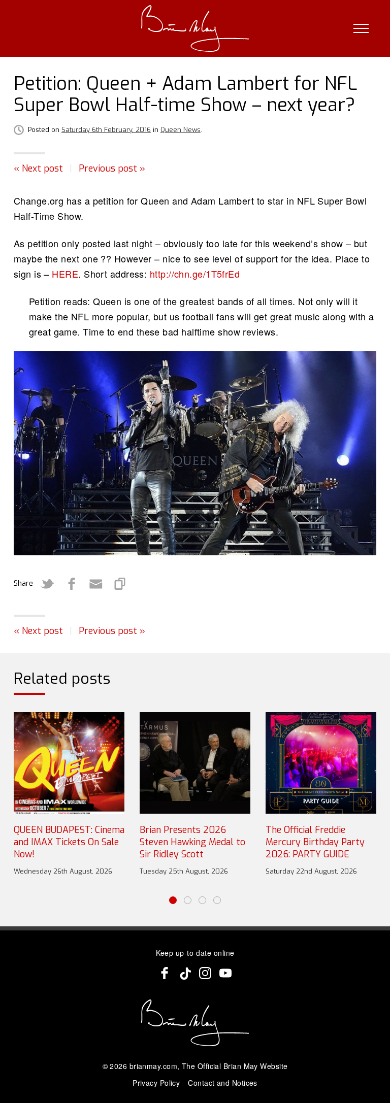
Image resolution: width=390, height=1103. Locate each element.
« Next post (38, 168)
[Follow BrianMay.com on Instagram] (205, 973)
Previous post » (112, 168)
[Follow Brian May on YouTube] (225, 973)
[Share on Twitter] (47, 584)
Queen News (180, 129)
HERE (65, 273)
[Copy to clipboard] (120, 584)
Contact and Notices (222, 1083)
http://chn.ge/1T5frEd (195, 273)
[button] (173, 900)
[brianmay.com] (195, 28)
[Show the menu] (361, 28)
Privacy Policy (156, 1083)
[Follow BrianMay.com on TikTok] (185, 973)
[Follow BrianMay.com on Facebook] (164, 973)
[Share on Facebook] (71, 584)
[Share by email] (96, 584)
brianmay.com (153, 1066)
